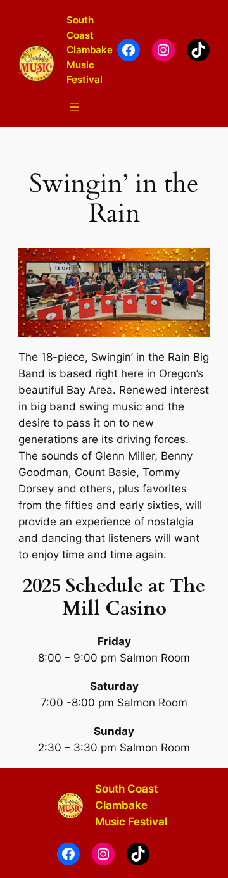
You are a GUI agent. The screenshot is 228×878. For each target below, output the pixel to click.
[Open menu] (74, 107)
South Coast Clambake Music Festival (89, 49)
